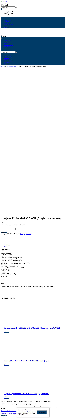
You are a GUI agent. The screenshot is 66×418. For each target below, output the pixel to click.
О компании (7, 20)
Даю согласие (42, 412)
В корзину (3, 232)
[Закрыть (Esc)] (1, 415)
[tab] (34, 245)
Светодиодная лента (11, 66)
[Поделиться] (3, 415)
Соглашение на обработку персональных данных (14, 413)
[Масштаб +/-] (6, 415)
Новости (6, 21)
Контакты (6, 27)
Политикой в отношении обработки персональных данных (27, 412)
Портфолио (7, 26)
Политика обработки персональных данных (13, 411)
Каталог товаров (8, 24)
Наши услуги (7, 23)
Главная (3, 66)
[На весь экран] (4, 415)
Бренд (5, 246)
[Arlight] (6, 239)
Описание (6, 244)
